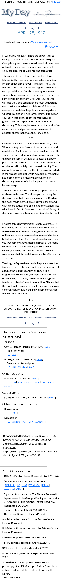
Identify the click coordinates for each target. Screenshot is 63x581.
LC (9, 354)
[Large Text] (54, 46)
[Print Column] (46, 46)
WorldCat (34, 485)
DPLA (45, 485)
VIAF (14, 354)
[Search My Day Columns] (32, 28)
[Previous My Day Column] (26, 28)
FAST (44, 382)
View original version (41, 42)
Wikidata (22, 367)
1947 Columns (35, 22)
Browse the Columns (16, 22)
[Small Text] (50, 46)
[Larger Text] (57, 46)
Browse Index (51, 22)
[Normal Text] (52, 46)
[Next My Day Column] (38, 28)
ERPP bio (10, 485)
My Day (56, 1)
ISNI (14, 382)
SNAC (31, 367)
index (47, 346)
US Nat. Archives (36, 421)
